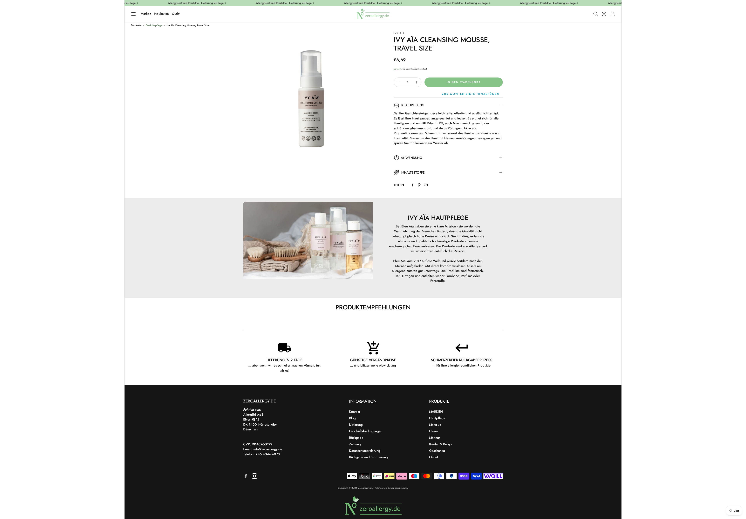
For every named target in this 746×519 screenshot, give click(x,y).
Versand (397, 68)
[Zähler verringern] (398, 82)
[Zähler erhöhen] (416, 82)
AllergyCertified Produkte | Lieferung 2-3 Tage (539, 3)
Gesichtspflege (154, 25)
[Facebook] (412, 185)
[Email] (426, 185)
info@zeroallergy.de (267, 449)
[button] (133, 14)
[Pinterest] (419, 185)
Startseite (136, 25)
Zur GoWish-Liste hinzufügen (471, 94)
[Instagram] (254, 476)
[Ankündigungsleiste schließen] (618, 3)
